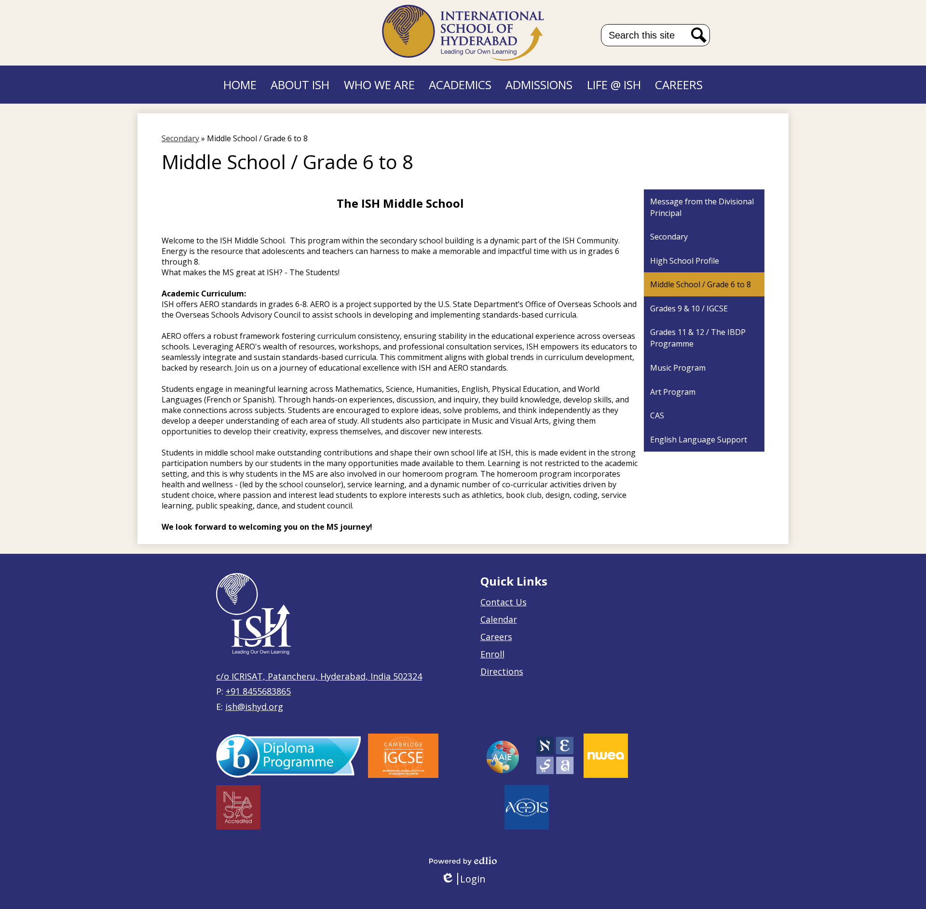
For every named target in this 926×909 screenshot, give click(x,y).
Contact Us (503, 602)
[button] (300, 85)
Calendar (498, 619)
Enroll (492, 654)
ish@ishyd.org (254, 706)
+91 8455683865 (258, 691)
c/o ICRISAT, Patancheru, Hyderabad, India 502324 (319, 676)
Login (463, 879)
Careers (496, 636)
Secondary (180, 138)
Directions (501, 671)
